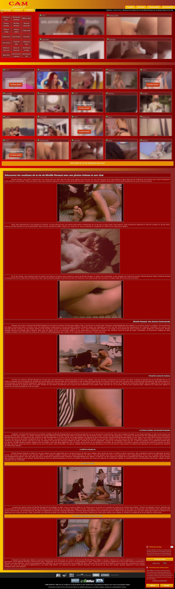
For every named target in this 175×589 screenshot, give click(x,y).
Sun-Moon (145, 93)
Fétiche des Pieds (26, 43)
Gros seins (26, 36)
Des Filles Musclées (16, 24)
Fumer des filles (16, 43)
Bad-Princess (146, 117)
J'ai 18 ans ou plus (159, 559)
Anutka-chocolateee (44, 70)
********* (44, 15)
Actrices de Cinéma (71, 587)
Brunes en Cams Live (16, 49)
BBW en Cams (27, 18)
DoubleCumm (43, 93)
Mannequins (88, 587)
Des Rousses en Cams (26, 49)
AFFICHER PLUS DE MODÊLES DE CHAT (87, 163)
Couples (130, 7)
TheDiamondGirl (113, 15)
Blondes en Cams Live (6, 49)
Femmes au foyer (6, 18)
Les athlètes (81, 587)
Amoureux (29, 10)
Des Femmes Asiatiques (16, 18)
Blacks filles (6, 55)
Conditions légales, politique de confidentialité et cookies (110, 587)
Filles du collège (6, 31)
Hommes (141, 7)
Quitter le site (156, 563)
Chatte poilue (6, 36)
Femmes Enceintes (6, 24)
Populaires (7, 10)
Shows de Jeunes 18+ (26, 24)
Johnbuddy (112, 39)
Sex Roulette (168, 7)
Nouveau (18, 10)
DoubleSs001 (45, 39)
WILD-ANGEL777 (78, 70)
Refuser (152, 585)
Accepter (166, 585)
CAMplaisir (109, 10)
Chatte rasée (26, 30)
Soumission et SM (26, 55)
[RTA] (165, 563)
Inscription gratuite (15, 84)
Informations (52, 587)
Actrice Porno (117, 10)
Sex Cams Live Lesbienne (16, 55)
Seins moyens (16, 36)
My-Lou (110, 117)
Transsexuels (154, 7)
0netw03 (7, 117)
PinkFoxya (111, 93)
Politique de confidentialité (160, 580)
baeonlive (145, 140)
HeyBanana (111, 70)
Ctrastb (110, 140)
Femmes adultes (16, 31)
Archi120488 (8, 93)
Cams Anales (6, 43)
